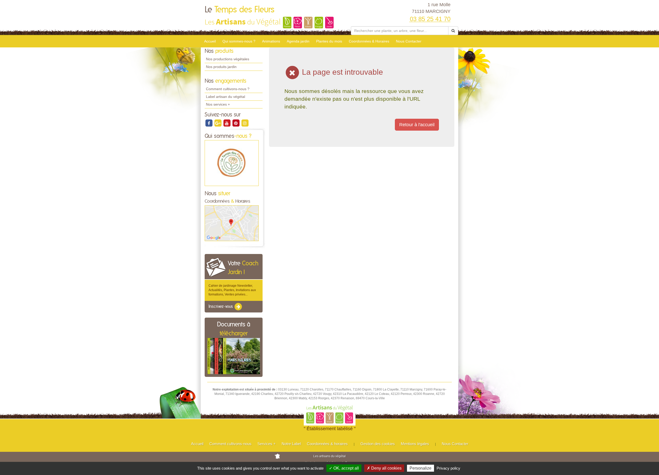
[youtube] (227, 123)
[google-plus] (218, 123)
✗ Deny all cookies (384, 468)
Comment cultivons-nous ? (227, 89)
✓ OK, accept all (344, 468)
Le (239, 9)
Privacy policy (448, 468)
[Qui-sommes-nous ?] (232, 163)
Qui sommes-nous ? (238, 41)
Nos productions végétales (227, 59)
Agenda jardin (298, 41)
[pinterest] (236, 123)
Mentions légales (415, 444)
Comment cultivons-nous (230, 444)
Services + (266, 444)
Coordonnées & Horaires (369, 41)
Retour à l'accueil (417, 124)
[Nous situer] (232, 223)
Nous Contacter (408, 41)
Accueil (210, 41)
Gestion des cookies (377, 444)
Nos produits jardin (221, 67)
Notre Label (291, 444)
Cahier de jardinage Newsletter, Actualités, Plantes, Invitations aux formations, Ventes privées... (232, 290)
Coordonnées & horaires (327, 444)
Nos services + (218, 104)
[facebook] (209, 123)
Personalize (420, 468)
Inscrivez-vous (221, 306)
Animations (271, 41)
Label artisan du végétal (225, 97)
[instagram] (245, 123)
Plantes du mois (329, 41)
